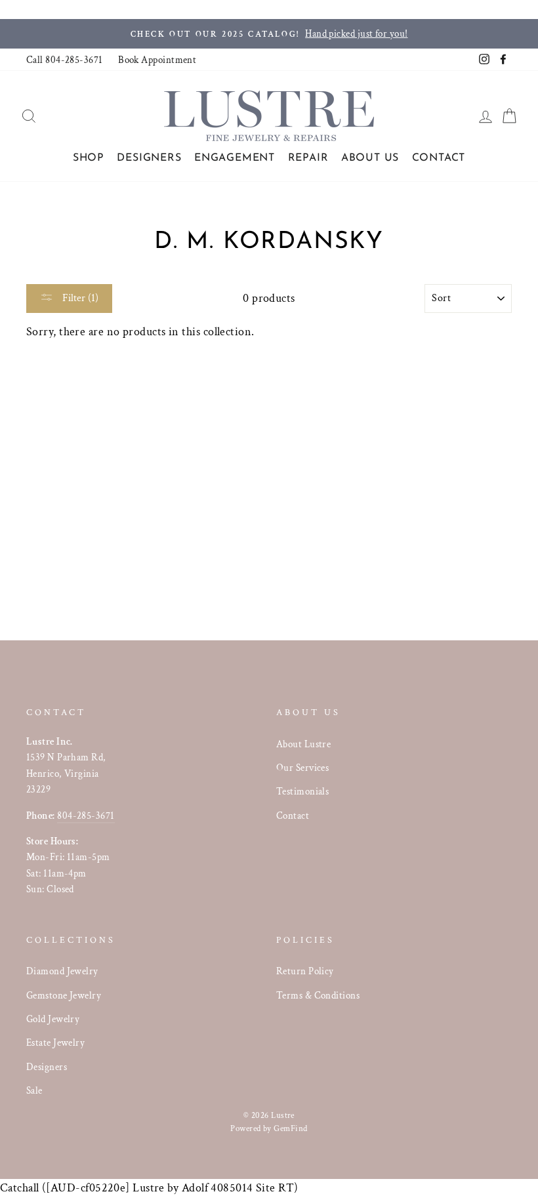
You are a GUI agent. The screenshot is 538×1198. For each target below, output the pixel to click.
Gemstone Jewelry (63, 995)
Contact (439, 158)
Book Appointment (157, 59)
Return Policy (305, 971)
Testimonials (302, 791)
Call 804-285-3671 (64, 59)
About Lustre (303, 744)
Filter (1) (79, 298)
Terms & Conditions (318, 995)
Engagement (234, 158)
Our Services (302, 767)
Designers (149, 158)
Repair (308, 158)
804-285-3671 (85, 815)
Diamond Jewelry (62, 971)
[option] (269, 34)
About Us (370, 158)
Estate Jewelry (55, 1042)
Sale (34, 1090)
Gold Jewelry (52, 1018)
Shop (88, 158)
